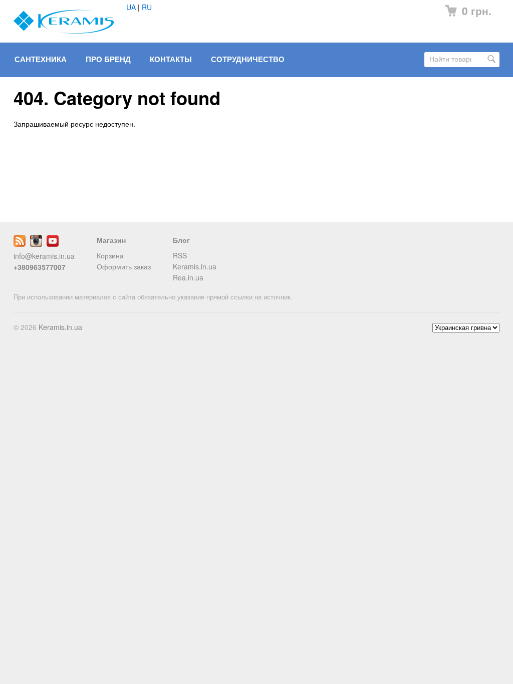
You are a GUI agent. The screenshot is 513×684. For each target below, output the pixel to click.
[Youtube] (53, 243)
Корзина (110, 255)
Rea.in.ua (188, 277)
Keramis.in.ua (194, 266)
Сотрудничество (248, 59)
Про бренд (108, 59)
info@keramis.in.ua (44, 256)
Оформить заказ (124, 266)
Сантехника (41, 59)
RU (147, 7)
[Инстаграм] (36, 243)
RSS (180, 255)
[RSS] (20, 243)
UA (131, 7)
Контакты (171, 59)
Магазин (111, 240)
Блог (181, 240)
